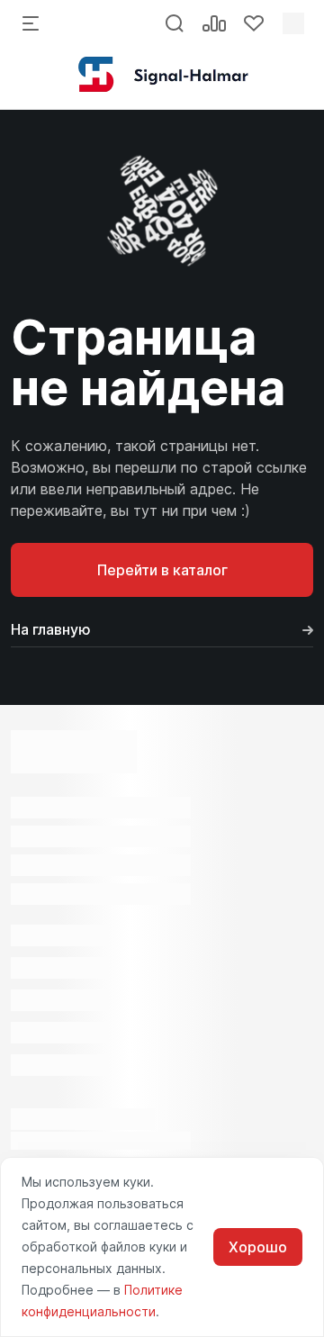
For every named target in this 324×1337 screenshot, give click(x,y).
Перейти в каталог (162, 570)
